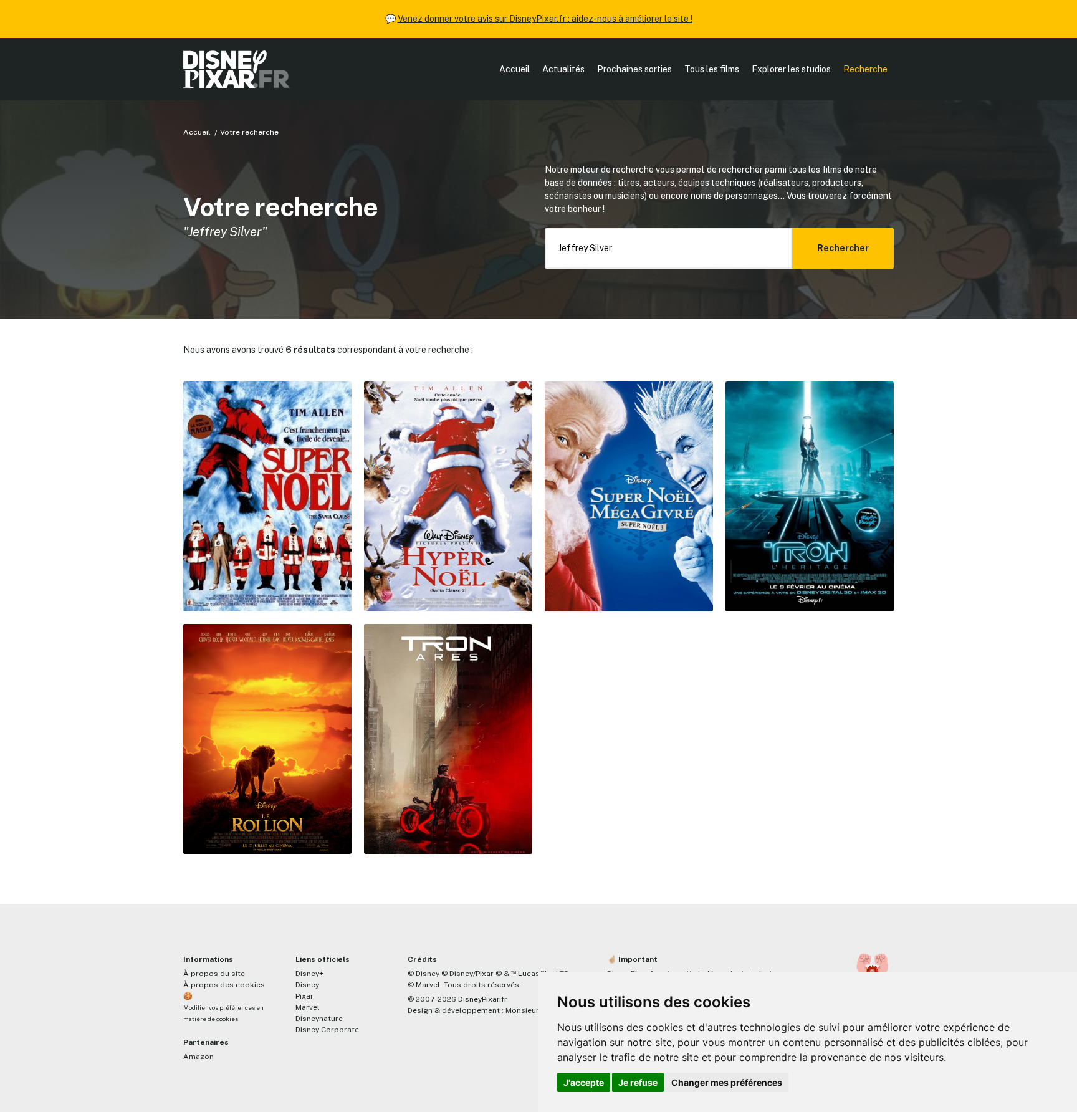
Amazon (198, 1056)
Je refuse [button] (638, 1082)
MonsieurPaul (530, 1010)
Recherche (865, 69)
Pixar (304, 996)
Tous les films (711, 69)
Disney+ (309, 973)
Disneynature (319, 1018)
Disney (307, 984)
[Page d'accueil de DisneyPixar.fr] (236, 69)
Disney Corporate (327, 1029)
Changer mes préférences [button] (726, 1082)
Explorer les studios (791, 69)
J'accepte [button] (583, 1082)
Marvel (307, 1007)
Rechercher (843, 248)
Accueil (514, 69)
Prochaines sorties (634, 69)
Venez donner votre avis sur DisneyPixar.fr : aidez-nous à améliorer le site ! (545, 19)
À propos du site (214, 973)
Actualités (563, 69)
